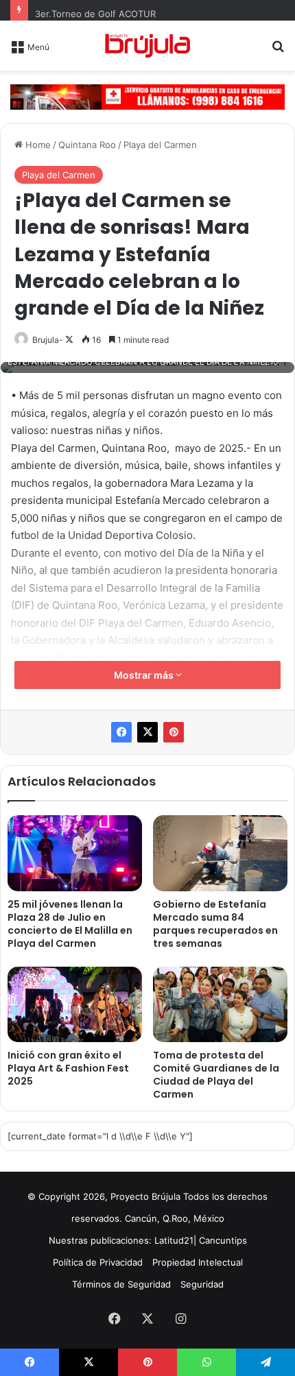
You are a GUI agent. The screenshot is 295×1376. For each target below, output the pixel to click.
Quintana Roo (87, 144)
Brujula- (47, 340)
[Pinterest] (173, 732)
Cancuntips (223, 1240)
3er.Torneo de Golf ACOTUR (95, 13)
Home (37, 144)
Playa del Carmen (160, 144)
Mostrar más (145, 675)
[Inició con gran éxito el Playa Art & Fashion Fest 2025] (75, 1005)
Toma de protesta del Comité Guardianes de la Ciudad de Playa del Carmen (216, 1074)
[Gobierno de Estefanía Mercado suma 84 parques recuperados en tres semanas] (220, 853)
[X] (147, 732)
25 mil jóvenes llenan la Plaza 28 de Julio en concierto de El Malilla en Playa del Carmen (70, 923)
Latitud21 (173, 1240)
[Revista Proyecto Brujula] (147, 45)
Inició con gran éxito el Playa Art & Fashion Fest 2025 (68, 1068)
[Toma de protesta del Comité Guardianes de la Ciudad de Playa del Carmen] (220, 1005)
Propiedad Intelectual (197, 1262)
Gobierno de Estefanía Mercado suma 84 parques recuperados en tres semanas (215, 923)
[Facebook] (121, 732)
